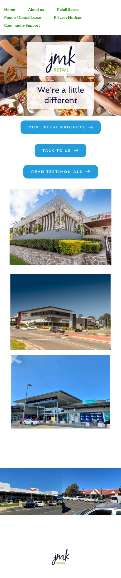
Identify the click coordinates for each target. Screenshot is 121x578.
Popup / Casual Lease (22, 17)
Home (9, 9)
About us (36, 9)
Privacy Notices (68, 17)
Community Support (22, 25)
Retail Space (68, 9)
